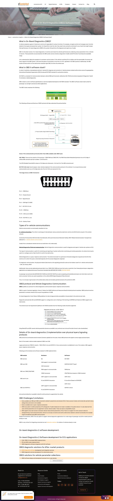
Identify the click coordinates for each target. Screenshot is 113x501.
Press (58, 473)
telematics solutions (52, 422)
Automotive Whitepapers (44, 484)
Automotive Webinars (62, 476)
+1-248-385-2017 (25, 484)
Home (9, 37)
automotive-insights (18, 37)
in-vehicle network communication (33, 239)
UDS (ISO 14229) (66, 270)
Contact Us (81, 4)
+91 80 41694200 (25, 480)
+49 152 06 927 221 (28, 482)
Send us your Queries (57, 460)
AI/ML (60, 4)
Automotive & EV (38, 4)
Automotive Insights (43, 478)
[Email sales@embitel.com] (108, 498)
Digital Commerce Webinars (64, 478)
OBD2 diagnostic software (28, 450)
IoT (45, 4)
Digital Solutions (53, 4)
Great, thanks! (28, 497)
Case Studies (41, 476)
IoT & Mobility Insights (43, 480)
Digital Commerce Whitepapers (45, 486)
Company (67, 4)
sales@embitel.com (22, 477)
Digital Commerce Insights (44, 482)
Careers (74, 4)
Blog (88, 4)
